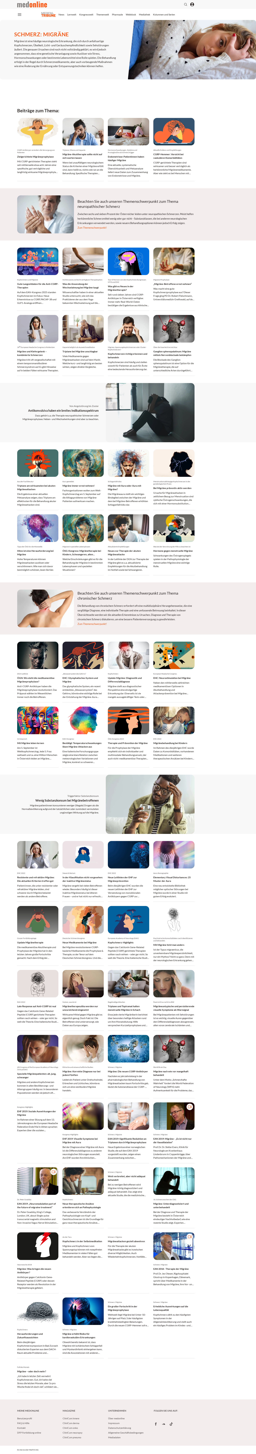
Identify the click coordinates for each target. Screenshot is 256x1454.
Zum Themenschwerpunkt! (92, 227)
